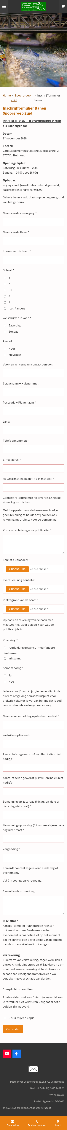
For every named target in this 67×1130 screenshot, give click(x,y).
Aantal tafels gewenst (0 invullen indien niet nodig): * (32, 756)
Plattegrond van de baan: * (20, 600)
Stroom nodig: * (13, 668)
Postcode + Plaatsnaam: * (19, 402)
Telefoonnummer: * (16, 441)
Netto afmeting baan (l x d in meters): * (28, 479)
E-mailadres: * (12, 460)
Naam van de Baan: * (16, 232)
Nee (11, 682)
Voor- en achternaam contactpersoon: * (29, 364)
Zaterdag (15, 325)
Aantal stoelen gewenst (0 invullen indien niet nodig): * (33, 780)
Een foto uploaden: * (16, 560)
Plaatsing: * (10, 640)
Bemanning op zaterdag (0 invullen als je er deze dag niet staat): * (31, 804)
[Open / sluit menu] (4, 6)
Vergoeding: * (11, 849)
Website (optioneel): (16, 735)
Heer (12, 349)
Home (7, 95)
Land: (6, 422)
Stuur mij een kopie (21, 1018)
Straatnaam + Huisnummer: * (22, 383)
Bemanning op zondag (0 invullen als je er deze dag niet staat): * (33, 827)
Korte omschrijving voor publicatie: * (27, 530)
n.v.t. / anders (17, 308)
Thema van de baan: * (17, 251)
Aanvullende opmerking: (19, 891)
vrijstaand (15, 658)
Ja (10, 675)
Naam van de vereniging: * (20, 213)
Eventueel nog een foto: (19, 580)
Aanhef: (8, 341)
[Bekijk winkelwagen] (63, 6)
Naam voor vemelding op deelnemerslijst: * (31, 716)
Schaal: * (8, 270)
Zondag (13, 332)
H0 (10, 290)
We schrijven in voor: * (17, 318)
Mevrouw (15, 355)
